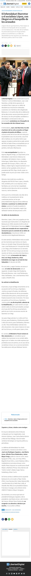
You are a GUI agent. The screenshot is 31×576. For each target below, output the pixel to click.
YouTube (14, 573)
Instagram (12, 573)
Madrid (8, 7)
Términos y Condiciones (12, 568)
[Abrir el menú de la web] (1, 3)
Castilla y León (19, 7)
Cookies (22, 568)
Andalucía (3, 7)
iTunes (24, 573)
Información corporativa (15, 567)
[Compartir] (3, 46)
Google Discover (17, 573)
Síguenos (18, 45)
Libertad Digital (15, 564)
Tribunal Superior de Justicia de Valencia (10, 512)
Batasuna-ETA (8, 509)
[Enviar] (8, 46)
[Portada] (11, 4)
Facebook (7, 573)
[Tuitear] (5, 46)
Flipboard (19, 573)
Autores (21, 570)
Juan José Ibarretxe (16, 509)
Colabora (24, 3)
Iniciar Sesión (29, 4)
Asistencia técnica (12, 570)
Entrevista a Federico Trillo (11, 0)
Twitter (9, 573)
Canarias (13, 7)
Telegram (21, 573)
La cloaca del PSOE (21, 0)
